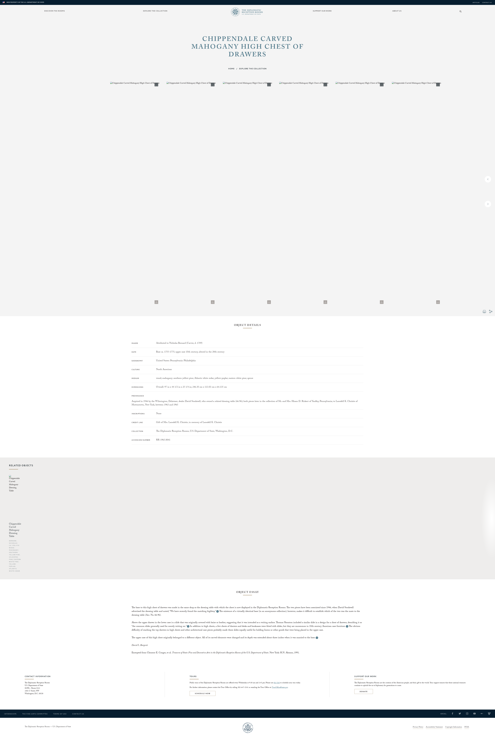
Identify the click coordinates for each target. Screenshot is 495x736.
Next (488, 204)
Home (231, 68)
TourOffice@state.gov (280, 687)
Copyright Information (453, 727)
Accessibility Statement (434, 727)
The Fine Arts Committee (35, 714)
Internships (10, 714)
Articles (476, 2)
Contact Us (487, 2)
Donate (364, 692)
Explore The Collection (253, 68)
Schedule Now (202, 694)
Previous (488, 179)
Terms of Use (60, 714)
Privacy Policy (418, 727)
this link (277, 683)
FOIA (466, 727)
